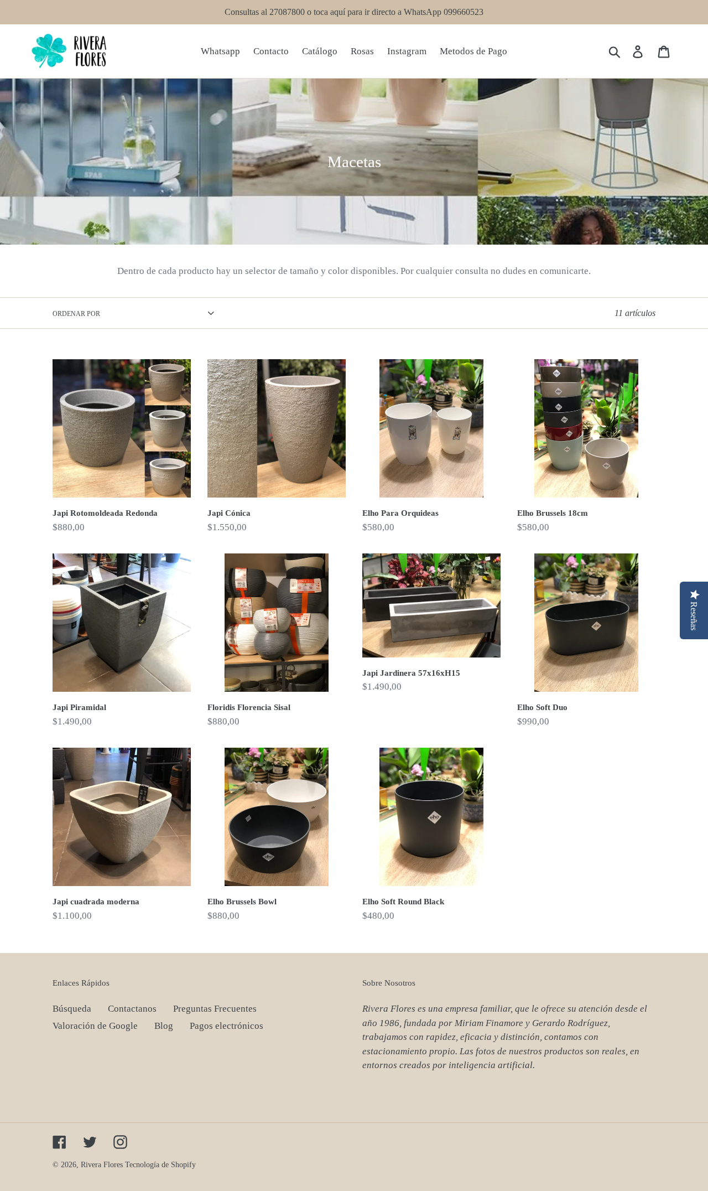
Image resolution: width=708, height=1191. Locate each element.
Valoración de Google (95, 1026)
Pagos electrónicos (226, 1026)
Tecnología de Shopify (160, 1165)
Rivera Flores (102, 1165)
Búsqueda (72, 1008)
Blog (163, 1026)
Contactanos (132, 1008)
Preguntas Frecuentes (215, 1008)
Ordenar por (76, 314)
